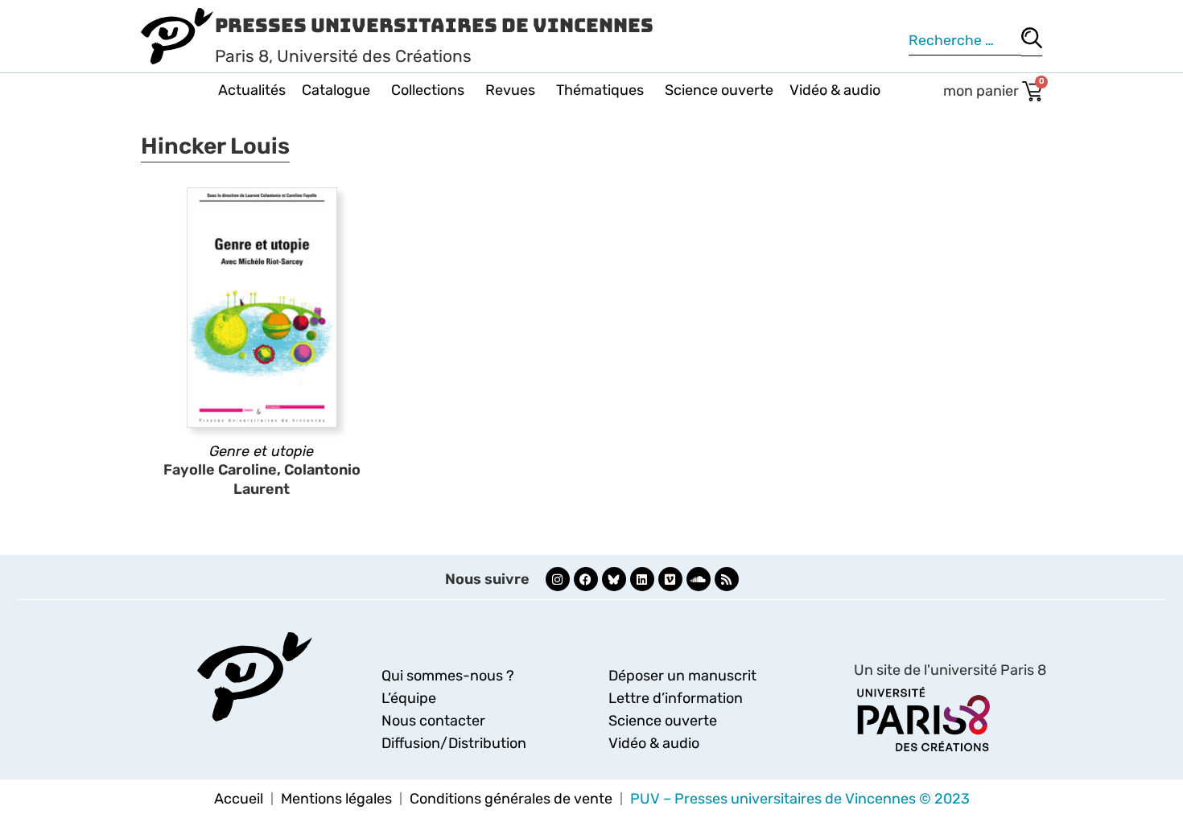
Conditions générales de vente (511, 799)
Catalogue (336, 90)
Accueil (238, 799)
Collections (427, 90)
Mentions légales (336, 799)
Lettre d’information (675, 698)
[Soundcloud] (698, 579)
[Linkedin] (642, 579)
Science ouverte (719, 90)
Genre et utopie (261, 451)
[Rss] (727, 579)
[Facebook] (586, 579)
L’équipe (408, 698)
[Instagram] (558, 579)
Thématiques (600, 90)
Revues (510, 90)
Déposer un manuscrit (682, 675)
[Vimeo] (670, 579)
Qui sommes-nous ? (447, 675)
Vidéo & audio (834, 90)
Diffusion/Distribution (453, 743)
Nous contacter (433, 721)
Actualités (252, 90)
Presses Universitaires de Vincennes (434, 25)
